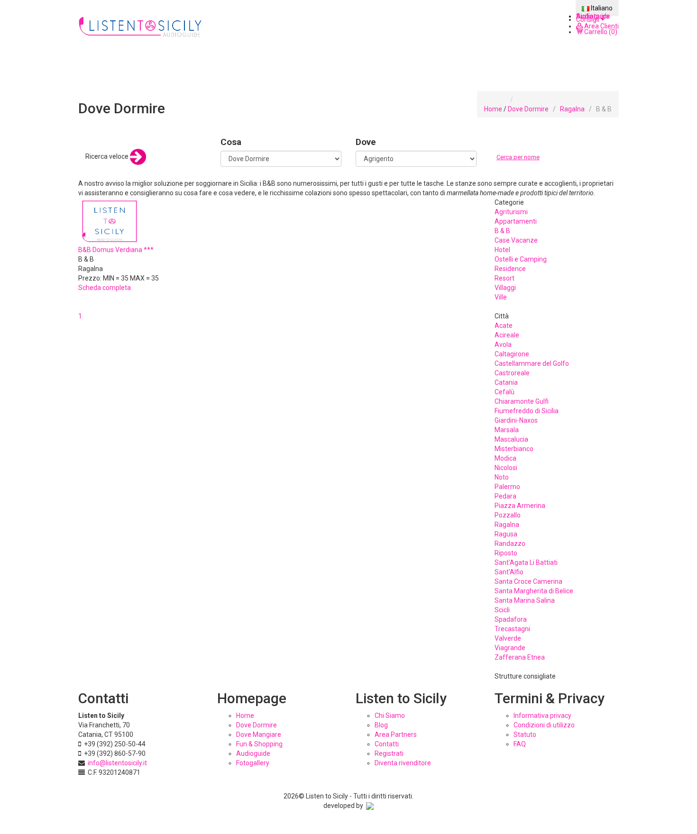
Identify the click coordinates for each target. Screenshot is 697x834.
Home (493, 109)
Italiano (601, 8)
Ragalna (572, 109)
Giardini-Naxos (516, 420)
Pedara (505, 496)
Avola (503, 344)
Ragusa (506, 534)
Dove (366, 141)
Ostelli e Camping (521, 259)
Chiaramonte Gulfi (522, 401)
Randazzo (510, 543)
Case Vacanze (516, 240)
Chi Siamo (390, 715)
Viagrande (510, 648)
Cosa (230, 141)
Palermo (507, 486)
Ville (501, 297)
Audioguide (253, 753)
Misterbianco (514, 449)
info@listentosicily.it (117, 763)
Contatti (387, 744)
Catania (506, 382)
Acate (504, 325)
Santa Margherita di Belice (534, 591)
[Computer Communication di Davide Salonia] (370, 805)
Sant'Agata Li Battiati (526, 562)
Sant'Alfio (509, 572)
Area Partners (396, 734)
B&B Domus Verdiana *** (116, 250)
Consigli (588, 19)
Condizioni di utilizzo (544, 725)
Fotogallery (252, 763)
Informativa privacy (542, 715)
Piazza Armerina (520, 505)
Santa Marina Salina (525, 600)
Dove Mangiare (258, 734)
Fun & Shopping (259, 744)
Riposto (506, 553)
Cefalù (504, 392)
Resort (504, 278)
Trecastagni (512, 629)
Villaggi (505, 287)
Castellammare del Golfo (532, 363)
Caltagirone (512, 354)
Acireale (507, 335)
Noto (502, 477)
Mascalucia (511, 439)
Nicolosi (506, 467)
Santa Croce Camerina (528, 581)
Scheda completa (104, 287)
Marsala (507, 430)
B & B (502, 231)
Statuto (525, 734)
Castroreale (512, 373)
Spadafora (511, 619)
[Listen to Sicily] (140, 27)
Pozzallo (508, 515)
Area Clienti (601, 26)
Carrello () (600, 32)
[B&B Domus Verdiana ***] (109, 220)
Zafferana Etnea (520, 657)
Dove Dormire (528, 109)
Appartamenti (516, 221)
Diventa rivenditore (403, 763)
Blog (381, 725)
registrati (389, 753)
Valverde (508, 638)
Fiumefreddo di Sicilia (527, 411)
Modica (505, 458)
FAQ (520, 744)
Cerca (506, 167)
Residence (510, 268)
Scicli (502, 610)
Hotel (502, 250)
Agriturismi (511, 212)
